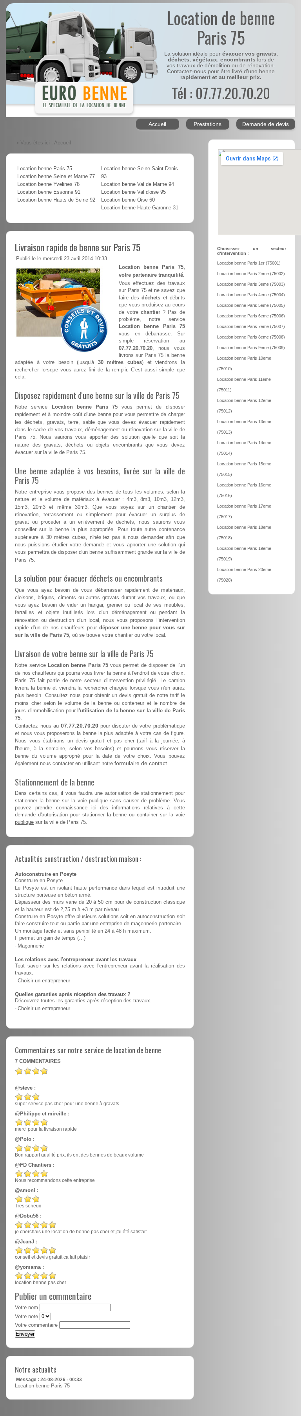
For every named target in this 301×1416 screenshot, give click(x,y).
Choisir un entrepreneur (44, 981)
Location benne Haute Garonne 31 (139, 208)
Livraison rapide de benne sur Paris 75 (77, 247)
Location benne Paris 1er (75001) (249, 263)
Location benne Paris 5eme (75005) (251, 305)
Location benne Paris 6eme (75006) (251, 315)
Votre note (26, 1316)
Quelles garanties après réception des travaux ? (73, 994)
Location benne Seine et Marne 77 (56, 176)
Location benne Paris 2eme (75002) (251, 273)
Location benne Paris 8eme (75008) (251, 337)
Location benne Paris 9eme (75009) (251, 347)
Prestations (207, 124)
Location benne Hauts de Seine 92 (56, 200)
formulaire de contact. (141, 763)
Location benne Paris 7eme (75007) (251, 326)
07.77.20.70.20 (79, 725)
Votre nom (26, 1307)
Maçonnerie (31, 946)
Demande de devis (265, 124)
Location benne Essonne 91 (48, 192)
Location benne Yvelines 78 (48, 184)
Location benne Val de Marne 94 (137, 184)
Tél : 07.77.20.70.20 (221, 92)
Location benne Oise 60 (128, 200)
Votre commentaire (36, 1325)
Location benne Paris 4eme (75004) (251, 294)
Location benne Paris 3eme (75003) (251, 284)
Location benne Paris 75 (44, 168)
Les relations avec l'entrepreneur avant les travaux (75, 959)
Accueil (157, 124)
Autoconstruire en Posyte (45, 874)
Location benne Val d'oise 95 (133, 192)
